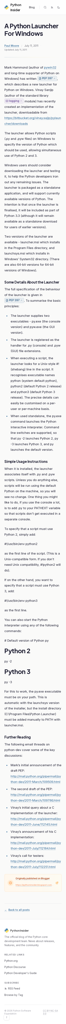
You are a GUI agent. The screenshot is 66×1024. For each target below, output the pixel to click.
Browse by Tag (13, 994)
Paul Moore (11, 45)
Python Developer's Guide (20, 973)
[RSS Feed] (52, 7)
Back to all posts (17, 909)
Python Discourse (15, 967)
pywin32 (50, 67)
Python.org (11, 960)
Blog (32, 7)
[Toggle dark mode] (59, 7)
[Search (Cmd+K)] (45, 7)
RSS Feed (14, 988)
